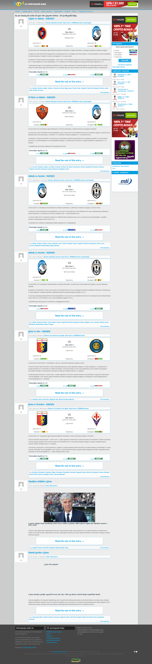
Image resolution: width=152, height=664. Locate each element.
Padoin (35, 90)
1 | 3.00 (38, 75)
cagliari (45, 88)
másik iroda (118, 57)
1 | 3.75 (38, 309)
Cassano (56, 617)
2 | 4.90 (92, 153)
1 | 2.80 (38, 386)
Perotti (31, 474)
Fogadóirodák (58, 11)
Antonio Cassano (48, 617)
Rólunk (48, 634)
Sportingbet (118, 52)
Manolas (55, 169)
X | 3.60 (65, 75)
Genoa (40, 399)
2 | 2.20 (92, 75)
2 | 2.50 (92, 386)
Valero (52, 474)
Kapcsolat (49, 636)
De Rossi (69, 167)
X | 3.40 (65, 309)
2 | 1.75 (92, 230)
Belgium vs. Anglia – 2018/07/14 (124, 97)
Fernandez (59, 472)
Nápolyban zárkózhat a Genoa (40, 481)
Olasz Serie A (67, 23)
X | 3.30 (65, 459)
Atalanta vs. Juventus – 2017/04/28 (41, 252)
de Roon (61, 88)
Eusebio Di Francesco (91, 167)
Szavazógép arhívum (119, 67)
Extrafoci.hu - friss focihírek (121, 166)
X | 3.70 (65, 230)
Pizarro (36, 474)
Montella (106, 472)
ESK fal (36, 11)
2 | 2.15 (92, 459)
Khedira (102, 322)
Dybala (70, 243)
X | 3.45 (65, 386)
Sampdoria (101, 617)
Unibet (117, 50)
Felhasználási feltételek (53, 638)
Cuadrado (55, 243)
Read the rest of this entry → (69, 81)
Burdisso (41, 472)
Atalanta (34, 88)
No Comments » (105, 92)
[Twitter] (136, 652)
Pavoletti (40, 90)
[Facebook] (134, 652)
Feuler (79, 88)
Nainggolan (61, 169)
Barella (40, 88)
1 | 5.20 (38, 230)
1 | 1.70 (38, 153)
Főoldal (17, 11)
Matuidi (57, 245)
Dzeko (83, 167)
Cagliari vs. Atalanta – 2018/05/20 (41, 18)
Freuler (75, 243)
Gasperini (84, 88)
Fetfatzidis (66, 472)
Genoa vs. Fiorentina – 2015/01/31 (41, 404)
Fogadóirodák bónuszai (86, 11)
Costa (49, 243)
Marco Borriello (87, 617)
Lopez (31, 90)
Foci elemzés (53, 335)
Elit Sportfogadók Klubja (30, 5)
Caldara (50, 88)
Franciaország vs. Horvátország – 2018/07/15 (126, 90)
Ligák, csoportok (46, 11)
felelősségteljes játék (28, 647)
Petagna (50, 324)
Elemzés (48, 23)
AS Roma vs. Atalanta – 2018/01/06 (41, 97)
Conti (49, 322)
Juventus (32, 245)
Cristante (56, 88)
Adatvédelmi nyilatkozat (53, 640)
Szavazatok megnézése (125, 65)
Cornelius (51, 167)
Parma (95, 617)
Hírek (47, 485)
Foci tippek (61, 335)
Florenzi (101, 167)
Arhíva (74, 11)
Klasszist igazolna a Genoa (38, 552)
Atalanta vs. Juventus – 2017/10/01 (41, 176)
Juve (102, 243)
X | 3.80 (65, 153)
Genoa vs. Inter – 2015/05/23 (39, 331)
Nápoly (62, 548)
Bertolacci (35, 472)
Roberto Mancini (69, 399)
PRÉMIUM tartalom (77, 23)
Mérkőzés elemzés (56, 23)
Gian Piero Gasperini (93, 88)
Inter (57, 399)
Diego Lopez (68, 88)
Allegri (34, 243)
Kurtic (107, 322)
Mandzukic (38, 245)
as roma (34, 167)
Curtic (60, 243)
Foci (114, 168)
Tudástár (67, 11)
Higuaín (87, 322)
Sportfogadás (87, 23)
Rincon (40, 474)
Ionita (106, 88)
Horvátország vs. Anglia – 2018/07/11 (125, 105)
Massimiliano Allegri (48, 245)
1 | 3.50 (38, 459)
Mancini (61, 399)
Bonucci (44, 322)
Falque (53, 472)
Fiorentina (72, 472)
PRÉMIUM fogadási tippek (53, 632)
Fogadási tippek (27, 11)
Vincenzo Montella (59, 474)
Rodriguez (46, 474)
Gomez (102, 88)
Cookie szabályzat (51, 642)
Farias (74, 88)
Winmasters (118, 55)
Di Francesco (76, 167)
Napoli (58, 548)
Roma (67, 169)
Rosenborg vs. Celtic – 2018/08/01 (124, 75)
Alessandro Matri (37, 617)
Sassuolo (32, 619)
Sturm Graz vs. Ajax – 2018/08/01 (124, 83)
